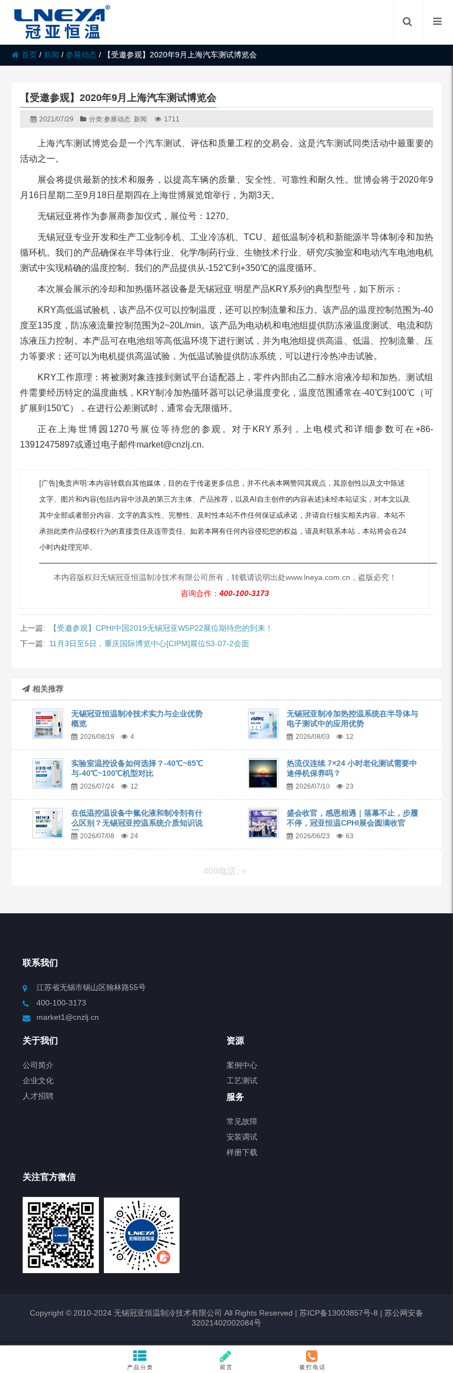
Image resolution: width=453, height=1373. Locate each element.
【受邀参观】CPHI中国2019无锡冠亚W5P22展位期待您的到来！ (161, 628)
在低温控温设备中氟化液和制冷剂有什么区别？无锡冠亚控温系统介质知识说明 (137, 822)
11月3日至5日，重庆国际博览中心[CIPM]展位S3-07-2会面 (149, 643)
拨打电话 (312, 1367)
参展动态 (81, 54)
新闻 (51, 54)
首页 (29, 54)
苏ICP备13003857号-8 (337, 1312)
